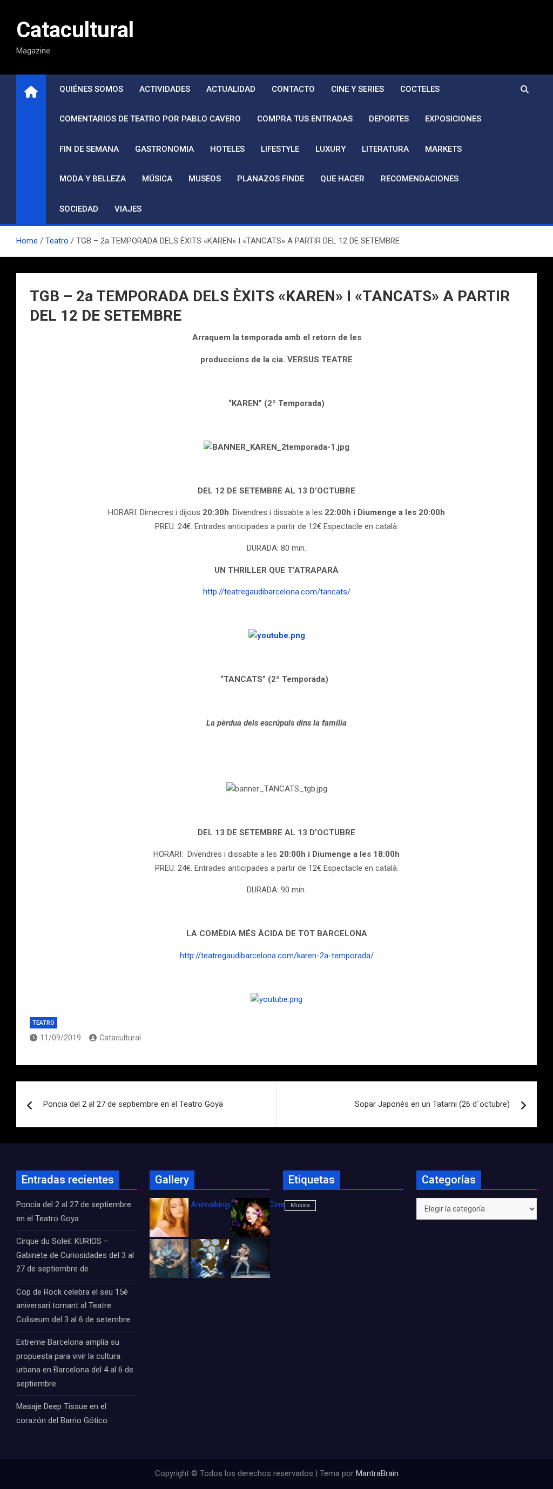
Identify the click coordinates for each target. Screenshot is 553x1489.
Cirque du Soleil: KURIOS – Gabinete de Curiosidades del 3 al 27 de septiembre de (75, 1255)
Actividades (164, 89)
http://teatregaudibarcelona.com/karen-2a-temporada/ (277, 955)
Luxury (330, 149)
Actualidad (230, 89)
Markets (443, 149)
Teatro (43, 1022)
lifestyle (280, 149)
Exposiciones (453, 119)
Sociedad (78, 209)
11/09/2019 (60, 1037)
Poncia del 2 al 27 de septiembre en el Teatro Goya (133, 1104)
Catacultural (75, 30)
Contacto (293, 89)
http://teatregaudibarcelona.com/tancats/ (276, 592)
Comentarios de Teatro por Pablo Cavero (150, 119)
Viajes (127, 209)
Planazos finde (270, 179)
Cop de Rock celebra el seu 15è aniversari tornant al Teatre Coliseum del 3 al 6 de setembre (73, 1305)
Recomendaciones (419, 179)
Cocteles (420, 89)
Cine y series (357, 89)
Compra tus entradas (305, 119)
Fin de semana (89, 149)
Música (157, 179)
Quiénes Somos (91, 89)
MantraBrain (377, 1473)
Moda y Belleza (92, 179)
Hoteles (227, 149)
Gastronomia (164, 149)
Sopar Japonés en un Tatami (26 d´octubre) (432, 1104)
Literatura (385, 149)
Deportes (389, 119)
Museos (204, 179)
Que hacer (342, 179)
